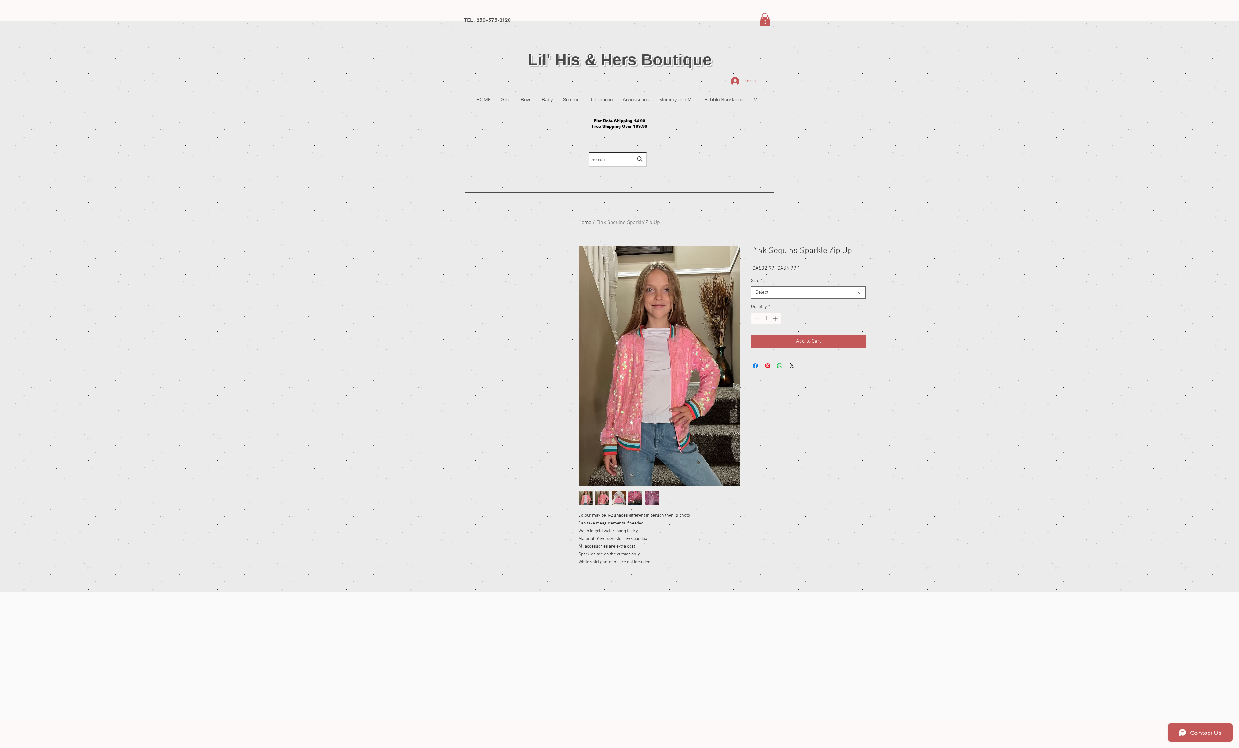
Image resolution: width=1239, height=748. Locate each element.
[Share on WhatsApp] (780, 366)
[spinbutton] (766, 318)
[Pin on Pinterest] (767, 366)
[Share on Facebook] (755, 366)
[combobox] (618, 159)
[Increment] (776, 318)
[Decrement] (756, 318)
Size (756, 281)
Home (585, 222)
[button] (765, 19)
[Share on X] (792, 366)
